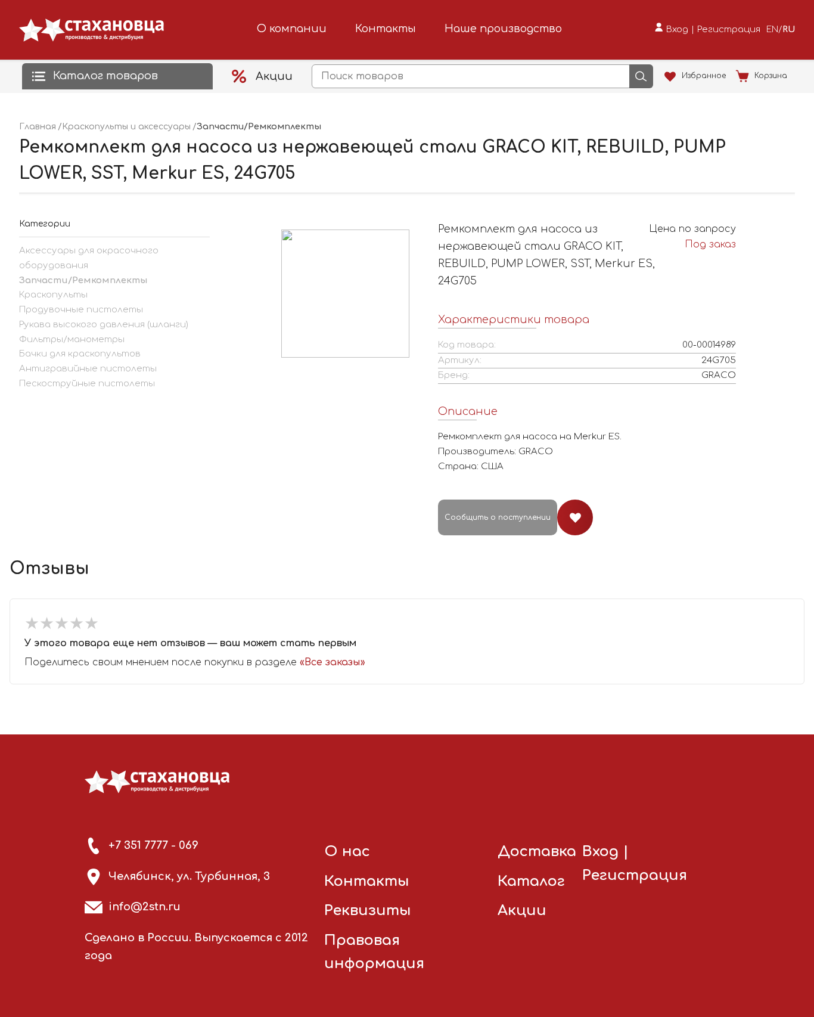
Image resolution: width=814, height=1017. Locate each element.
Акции (522, 911)
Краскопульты (53, 295)
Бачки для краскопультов (80, 354)
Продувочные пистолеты (81, 310)
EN (772, 29)
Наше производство (503, 29)
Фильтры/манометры (72, 339)
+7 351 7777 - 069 (153, 845)
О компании (292, 29)
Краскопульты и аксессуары (126, 126)
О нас (347, 852)
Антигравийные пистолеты (88, 369)
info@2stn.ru (144, 907)
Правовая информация (374, 952)
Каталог (531, 881)
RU (788, 29)
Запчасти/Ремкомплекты (83, 280)
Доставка (537, 852)
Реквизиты (367, 911)
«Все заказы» (332, 662)
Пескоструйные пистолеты (87, 384)
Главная (37, 126)
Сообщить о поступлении (498, 517)
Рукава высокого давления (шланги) (103, 325)
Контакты (385, 29)
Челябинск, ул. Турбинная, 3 (189, 876)
